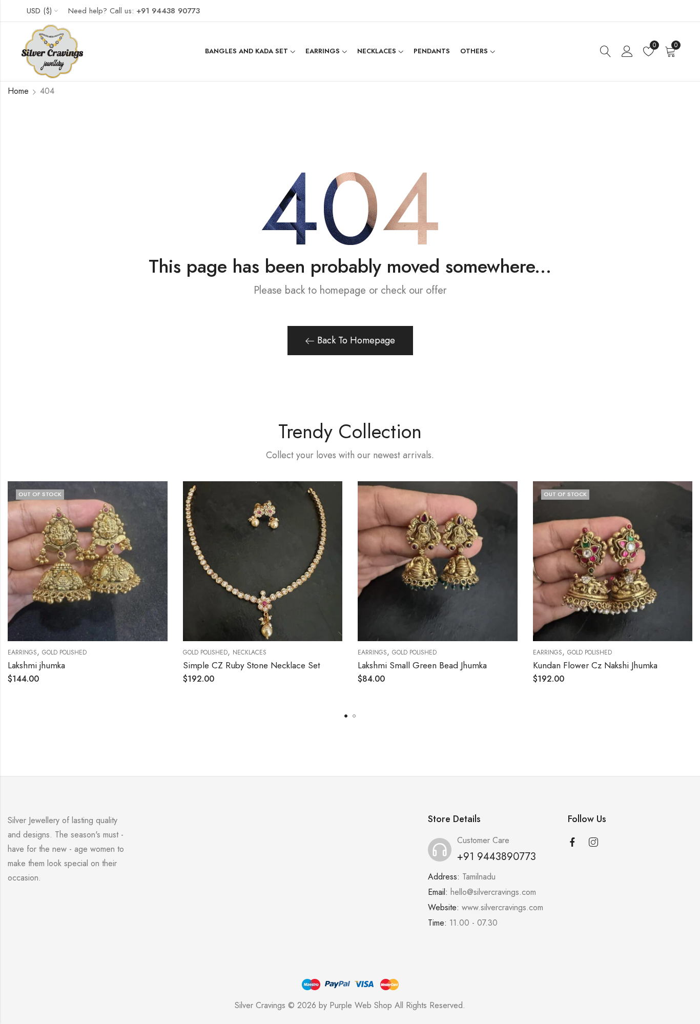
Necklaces (249, 652)
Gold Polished (64, 652)
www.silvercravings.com (502, 907)
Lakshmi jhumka (36, 665)
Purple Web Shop (361, 1005)
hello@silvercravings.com (493, 892)
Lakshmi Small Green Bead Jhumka (422, 665)
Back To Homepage (356, 340)
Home (18, 91)
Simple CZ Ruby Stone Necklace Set (251, 665)
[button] (345, 716)
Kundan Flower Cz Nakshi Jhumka (595, 665)
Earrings (22, 652)
